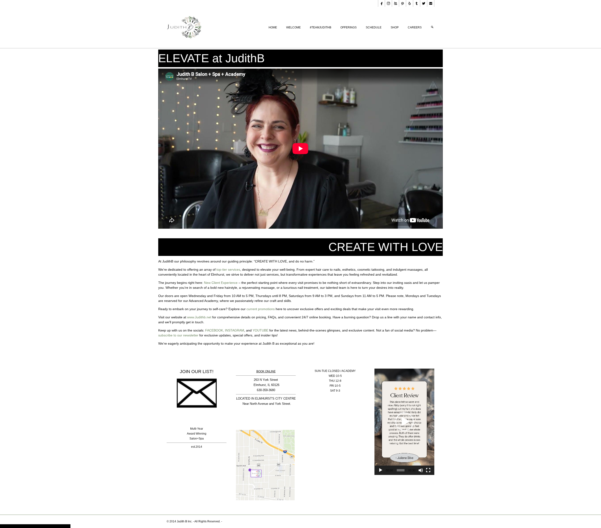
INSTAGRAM (234, 330)
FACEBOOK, (214, 330)
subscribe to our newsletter (178, 335)
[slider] (401, 470)
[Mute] (420, 470)
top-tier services (228, 269)
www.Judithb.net (199, 317)
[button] (404, 421)
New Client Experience (221, 283)
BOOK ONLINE (266, 371)
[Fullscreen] (428, 470)
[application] (404, 422)
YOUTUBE (260, 330)
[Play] (380, 470)
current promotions (261, 309)
